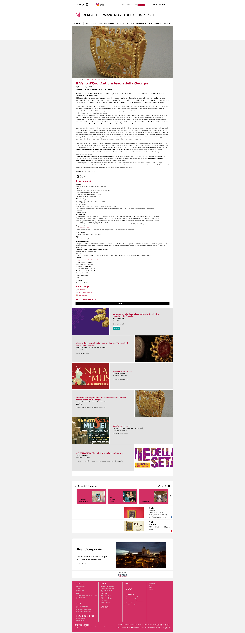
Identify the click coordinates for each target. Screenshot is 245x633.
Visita (167, 23)
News (150, 585)
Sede (78, 603)
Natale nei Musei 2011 (122, 371)
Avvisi (150, 587)
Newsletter (79, 599)
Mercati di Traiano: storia (83, 609)
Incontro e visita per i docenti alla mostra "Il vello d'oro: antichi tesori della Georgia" (101, 399)
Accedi (148, 5)
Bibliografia (80, 620)
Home (78, 79)
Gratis (116, 328)
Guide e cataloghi (106, 599)
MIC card (103, 592)
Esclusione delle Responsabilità (146, 627)
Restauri (79, 592)
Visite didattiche (105, 595)
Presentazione (80, 586)
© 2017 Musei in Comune (123, 627)
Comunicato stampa (85, 292)
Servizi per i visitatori (106, 590)
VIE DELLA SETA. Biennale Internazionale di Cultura (99, 453)
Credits (158, 627)
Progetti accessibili (130, 605)
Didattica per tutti (130, 599)
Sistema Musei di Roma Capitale (86, 595)
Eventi (130, 23)
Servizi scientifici (85, 616)
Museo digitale (106, 23)
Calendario (155, 23)
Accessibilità (104, 600)
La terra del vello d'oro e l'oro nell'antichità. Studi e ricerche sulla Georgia (136, 315)
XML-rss (168, 629)
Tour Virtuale (145, 501)
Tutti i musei (131, 5)
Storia (78, 588)
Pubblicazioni (80, 618)
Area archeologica (82, 606)
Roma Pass (103, 593)
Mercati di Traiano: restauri (84, 611)
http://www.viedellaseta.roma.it (87, 260)
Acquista (141, 5)
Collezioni (90, 23)
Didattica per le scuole (131, 597)
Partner (151, 589)
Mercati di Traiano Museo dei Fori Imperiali (118, 15)
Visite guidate (82, 295)
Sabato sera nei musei (123, 426)
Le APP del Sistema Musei (83, 500)
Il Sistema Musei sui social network (115, 499)
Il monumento (80, 608)
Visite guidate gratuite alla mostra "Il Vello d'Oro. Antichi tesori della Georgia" (102, 344)
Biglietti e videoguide (107, 588)
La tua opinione (105, 602)
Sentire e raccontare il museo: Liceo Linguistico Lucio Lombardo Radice (159, 527)
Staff (77, 593)
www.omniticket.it (82, 228)
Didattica (141, 23)
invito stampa (82, 290)
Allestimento (80, 590)
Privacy (135, 627)
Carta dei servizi (81, 597)
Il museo (78, 23)
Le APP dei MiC (105, 597)
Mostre (121, 23)
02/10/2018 (158, 514)
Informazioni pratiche (107, 586)
